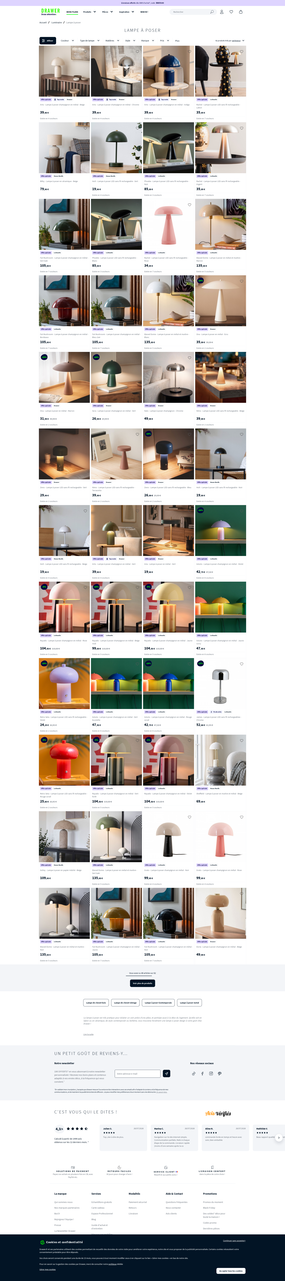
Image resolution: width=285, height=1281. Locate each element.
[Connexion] (222, 11)
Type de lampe (87, 40)
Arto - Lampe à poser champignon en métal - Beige (62, 104)
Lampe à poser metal (189, 1002)
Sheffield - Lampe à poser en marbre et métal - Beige (219, 793)
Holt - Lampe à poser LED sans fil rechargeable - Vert (115, 181)
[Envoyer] (166, 1073)
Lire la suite (88, 1034)
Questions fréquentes (176, 1202)
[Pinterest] (219, 1073)
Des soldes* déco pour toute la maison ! (214, 1215)
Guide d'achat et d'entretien (99, 1227)
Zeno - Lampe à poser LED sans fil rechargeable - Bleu (167, 487)
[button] (142, 41)
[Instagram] (211, 1073)
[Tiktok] (194, 1073)
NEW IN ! (144, 12)
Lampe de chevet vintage (125, 1002)
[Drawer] (50, 12)
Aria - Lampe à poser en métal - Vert (160, 564)
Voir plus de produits (142, 983)
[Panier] (241, 12)
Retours (133, 1207)
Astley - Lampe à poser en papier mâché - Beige (60, 870)
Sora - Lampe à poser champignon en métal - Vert (114, 410)
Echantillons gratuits (101, 1202)
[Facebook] (202, 1073)
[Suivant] (279, 1137)
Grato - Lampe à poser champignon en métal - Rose (219, 870)
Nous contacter (173, 1207)
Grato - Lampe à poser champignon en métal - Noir (166, 870)
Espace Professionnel (102, 1213)
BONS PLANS (72, 12)
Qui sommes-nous (63, 1202)
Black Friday (209, 1207)
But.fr (57, 1213)
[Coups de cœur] (231, 12)
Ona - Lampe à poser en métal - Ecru (212, 334)
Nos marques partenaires (67, 1207)
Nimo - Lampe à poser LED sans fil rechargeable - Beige (220, 410)
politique (113, 1264)
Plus (177, 40)
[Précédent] (105, 1137)
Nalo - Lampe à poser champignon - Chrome (163, 410)
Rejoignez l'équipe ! (64, 1219)
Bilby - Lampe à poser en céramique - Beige (59, 181)
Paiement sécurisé (138, 1202)
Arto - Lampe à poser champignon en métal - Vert (114, 564)
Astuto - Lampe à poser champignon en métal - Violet (219, 564)
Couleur (65, 40)
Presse (57, 1225)
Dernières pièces (211, 1228)
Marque (145, 40)
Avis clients (171, 1213)
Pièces (105, 12)
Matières (110, 40)
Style (127, 40)
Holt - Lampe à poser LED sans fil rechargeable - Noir (219, 487)
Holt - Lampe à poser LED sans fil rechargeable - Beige (63, 564)
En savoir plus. (161, 1092)
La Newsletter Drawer (65, 1230)
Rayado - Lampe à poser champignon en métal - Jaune (168, 640)
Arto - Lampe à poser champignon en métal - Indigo (167, 104)
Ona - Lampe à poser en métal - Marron (57, 410)
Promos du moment (213, 1202)
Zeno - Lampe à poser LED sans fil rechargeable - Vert (63, 487)
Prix (162, 40)
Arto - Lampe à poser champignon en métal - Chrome (115, 104)
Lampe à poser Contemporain (158, 1002)
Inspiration (124, 12)
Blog (93, 1219)
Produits (87, 12)
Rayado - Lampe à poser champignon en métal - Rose (63, 640)
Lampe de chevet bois (96, 1002)
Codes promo (210, 1222)
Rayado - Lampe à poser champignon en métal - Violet (168, 793)
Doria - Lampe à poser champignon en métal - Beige (219, 946)
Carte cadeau (97, 1207)
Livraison (133, 1213)
